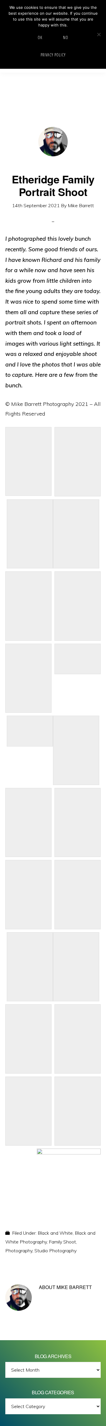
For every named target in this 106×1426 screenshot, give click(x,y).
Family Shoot (62, 1242)
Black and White (55, 1233)
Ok (40, 37)
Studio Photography (55, 1250)
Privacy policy (53, 55)
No (65, 37)
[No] (99, 34)
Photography (18, 1250)
